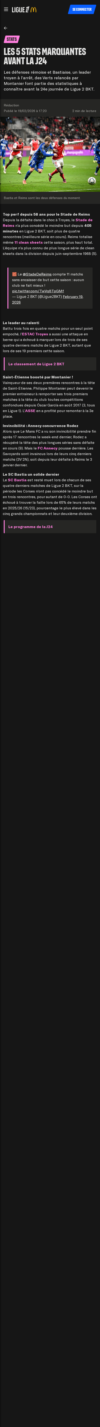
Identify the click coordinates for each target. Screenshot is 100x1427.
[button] (6, 9)
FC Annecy (47, 448)
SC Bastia (17, 480)
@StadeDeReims (37, 274)
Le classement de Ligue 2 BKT (36, 364)
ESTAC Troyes (35, 334)
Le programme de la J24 (30, 526)
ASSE (30, 410)
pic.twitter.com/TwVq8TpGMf (38, 291)
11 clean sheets (28, 242)
